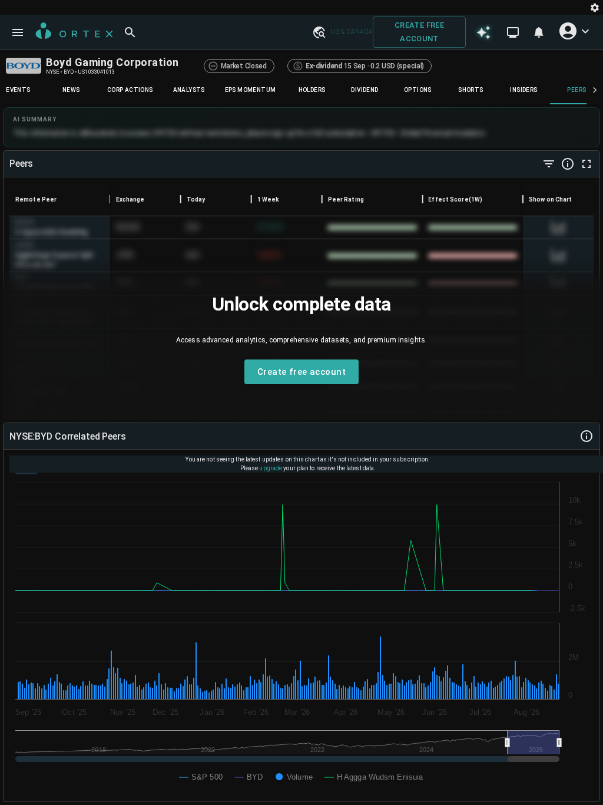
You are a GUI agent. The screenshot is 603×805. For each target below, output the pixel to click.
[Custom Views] (513, 32)
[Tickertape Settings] (594, 7)
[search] (130, 32)
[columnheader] (59, 199)
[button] (318, 32)
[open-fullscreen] (586, 164)
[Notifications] (539, 32)
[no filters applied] (549, 164)
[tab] (71, 90)
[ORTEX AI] (483, 32)
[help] (568, 164)
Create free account (419, 32)
